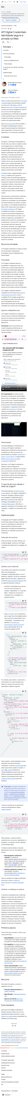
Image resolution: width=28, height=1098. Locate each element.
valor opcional (7, 770)
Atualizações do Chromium (8, 1062)
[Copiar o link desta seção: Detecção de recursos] (19, 537)
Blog (2, 7)
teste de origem (11, 124)
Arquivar (3, 1067)
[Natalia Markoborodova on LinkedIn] (13, 85)
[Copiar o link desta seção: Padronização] (12, 442)
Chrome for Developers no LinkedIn (10, 1082)
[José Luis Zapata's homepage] (15, 93)
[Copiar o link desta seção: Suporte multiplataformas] (21, 310)
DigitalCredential (6, 809)
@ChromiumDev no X (6, 1077)
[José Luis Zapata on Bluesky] (13, 93)
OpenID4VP (21, 454)
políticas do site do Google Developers (10, 1040)
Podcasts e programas (6, 1070)
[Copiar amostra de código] (25, 552)
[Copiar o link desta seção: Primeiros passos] (17, 928)
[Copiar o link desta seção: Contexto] (10, 137)
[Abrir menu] (2, 2)
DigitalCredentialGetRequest (15, 581)
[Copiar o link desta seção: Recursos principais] (19, 244)
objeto (12, 614)
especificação (19, 765)
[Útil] (8, 28)
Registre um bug (5, 1053)
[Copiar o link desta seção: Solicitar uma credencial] (19, 567)
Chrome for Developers (6, 25)
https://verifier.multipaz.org (12, 973)
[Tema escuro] (23, 552)
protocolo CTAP (14, 409)
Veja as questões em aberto (8, 1056)
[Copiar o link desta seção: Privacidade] (11, 260)
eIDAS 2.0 (4, 175)
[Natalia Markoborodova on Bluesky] (15, 85)
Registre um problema (7, 1016)
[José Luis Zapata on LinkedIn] (11, 93)
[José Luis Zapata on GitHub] (9, 93)
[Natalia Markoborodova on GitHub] (11, 85)
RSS (2, 1084)
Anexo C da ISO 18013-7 (8, 456)
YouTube (3, 1079)
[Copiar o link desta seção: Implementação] (16, 515)
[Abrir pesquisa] (14, 2)
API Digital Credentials (7, 209)
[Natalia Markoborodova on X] (9, 85)
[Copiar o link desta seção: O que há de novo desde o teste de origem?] (17, 486)
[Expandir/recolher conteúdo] (12, 47)
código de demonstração (8, 778)
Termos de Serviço (5, 1090)
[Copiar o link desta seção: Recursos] (10, 980)
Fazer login (23, 2)
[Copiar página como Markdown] (8, 42)
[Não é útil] (11, 28)
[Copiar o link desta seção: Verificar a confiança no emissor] (2, 892)
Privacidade (15, 1090)
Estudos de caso (5, 1065)
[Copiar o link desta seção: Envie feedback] (15, 1005)
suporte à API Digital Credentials (15, 107)
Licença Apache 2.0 (5, 1039)
